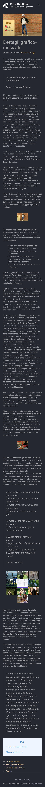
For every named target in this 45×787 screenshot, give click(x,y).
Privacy (27, 780)
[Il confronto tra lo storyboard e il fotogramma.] (22, 583)
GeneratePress (36, 784)
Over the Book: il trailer (15, 768)
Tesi (7, 765)
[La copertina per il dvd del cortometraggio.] (22, 445)
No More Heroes (13, 761)
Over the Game (20, 4)
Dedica (9, 771)
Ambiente (18, 780)
